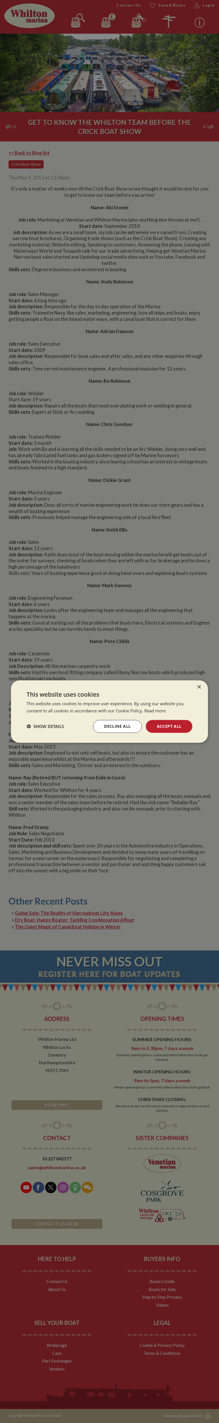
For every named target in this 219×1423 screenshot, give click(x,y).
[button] (45, 726)
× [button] (199, 687)
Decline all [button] (117, 726)
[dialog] (109, 711)
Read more (155, 710)
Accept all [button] (169, 726)
